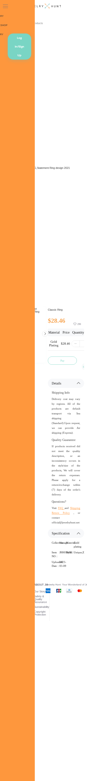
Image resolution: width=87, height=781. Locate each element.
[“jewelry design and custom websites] (43, 6)
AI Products (36, 23)
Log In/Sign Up (19, 46)
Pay (62, 360)
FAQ (61, 508)
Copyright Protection (40, 613)
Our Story (40, 591)
